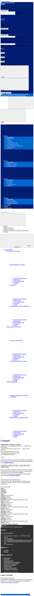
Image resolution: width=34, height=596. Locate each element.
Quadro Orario (17, 279)
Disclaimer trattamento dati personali (10, 582)
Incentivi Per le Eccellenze (19, 278)
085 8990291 (9, 538)
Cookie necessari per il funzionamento (10, 479)
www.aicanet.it (4, 487)
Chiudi (2, 53)
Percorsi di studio (8, 227)
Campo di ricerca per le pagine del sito (10, 210)
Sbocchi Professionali (18, 281)
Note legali (6, 559)
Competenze (16, 282)
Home (5, 226)
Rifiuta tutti (13, 465)
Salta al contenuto (5, 1)
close (2, 122)
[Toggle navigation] (13, 115)
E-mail (17, 36)
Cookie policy (7, 558)
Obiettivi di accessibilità (10, 565)
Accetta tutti (25, 465)
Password (18, 14)
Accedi (2, 4)
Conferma (8, 92)
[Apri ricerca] (20, 102)
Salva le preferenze (12, 524)
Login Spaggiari (8, 42)
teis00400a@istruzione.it (19, 540)
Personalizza (4, 465)
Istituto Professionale (9, 229)
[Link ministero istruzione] (8, 2)
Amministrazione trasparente (11, 569)
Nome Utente (19, 12)
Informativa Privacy (9, 561)
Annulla (3, 92)
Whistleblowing (8, 566)
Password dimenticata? (6, 16)
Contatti (15, 284)
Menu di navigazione (22, 246)
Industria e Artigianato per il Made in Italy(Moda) (16, 230)
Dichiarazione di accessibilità (11, 563)
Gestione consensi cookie (10, 568)
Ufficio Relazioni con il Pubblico (12, 562)
